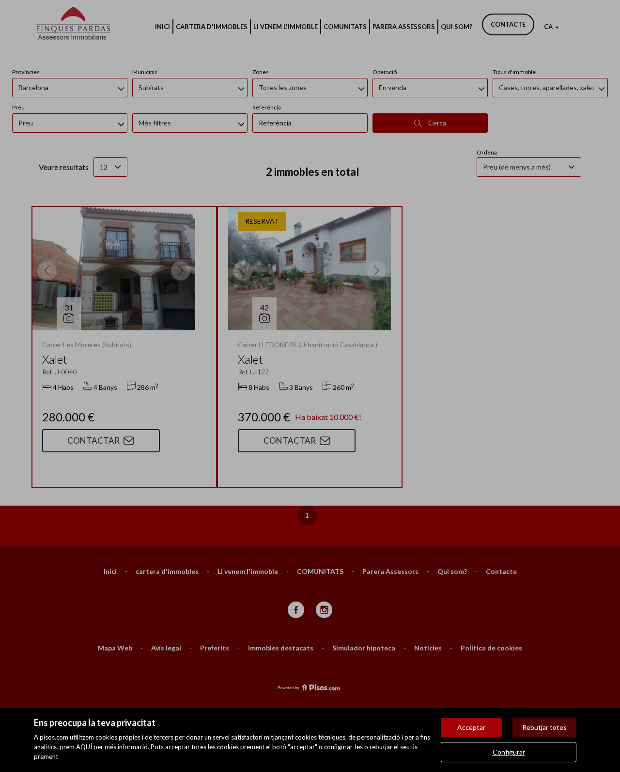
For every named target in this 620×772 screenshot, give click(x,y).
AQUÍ (84, 747)
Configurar (509, 752)
